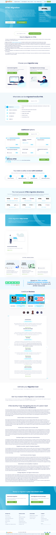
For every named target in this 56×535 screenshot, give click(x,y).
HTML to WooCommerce (28, 200)
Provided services (44, 478)
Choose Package (35, 72)
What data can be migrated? (44, 15)
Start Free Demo (22, 22)
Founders (42, 481)
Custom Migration (24, 1)
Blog (35, 1)
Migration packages (22, 477)
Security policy (7, 481)
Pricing (29, 1)
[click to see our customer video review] (19, 299)
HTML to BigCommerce (12, 207)
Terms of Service (8, 477)
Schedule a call (21, 484)
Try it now (43, 159)
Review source (28, 327)
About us (42, 477)
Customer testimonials (44, 480)
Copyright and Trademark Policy (10, 484)
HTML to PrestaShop (28, 207)
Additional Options (42, 17)
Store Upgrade (21, 478)
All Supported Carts (22, 481)
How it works (10, 152)
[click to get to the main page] (9, 493)
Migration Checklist (42, 19)
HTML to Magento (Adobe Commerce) (12, 200)
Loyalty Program (32, 478)
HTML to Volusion (43, 207)
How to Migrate (41, 13)
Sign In (45, 1)
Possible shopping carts (23, 483)
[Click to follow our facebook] (45, 493)
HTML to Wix (43, 200)
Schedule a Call (39, 1)
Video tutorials (21, 480)
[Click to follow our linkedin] (50, 493)
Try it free (48, 1)
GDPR (6, 483)
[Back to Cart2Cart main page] (8, 2)
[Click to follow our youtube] (47, 493)
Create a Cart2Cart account (16, 42)
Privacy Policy (30, 494)
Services (31, 1)
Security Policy (42, 173)
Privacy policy (7, 480)
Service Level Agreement (9, 478)
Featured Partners (33, 477)
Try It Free (11, 72)
